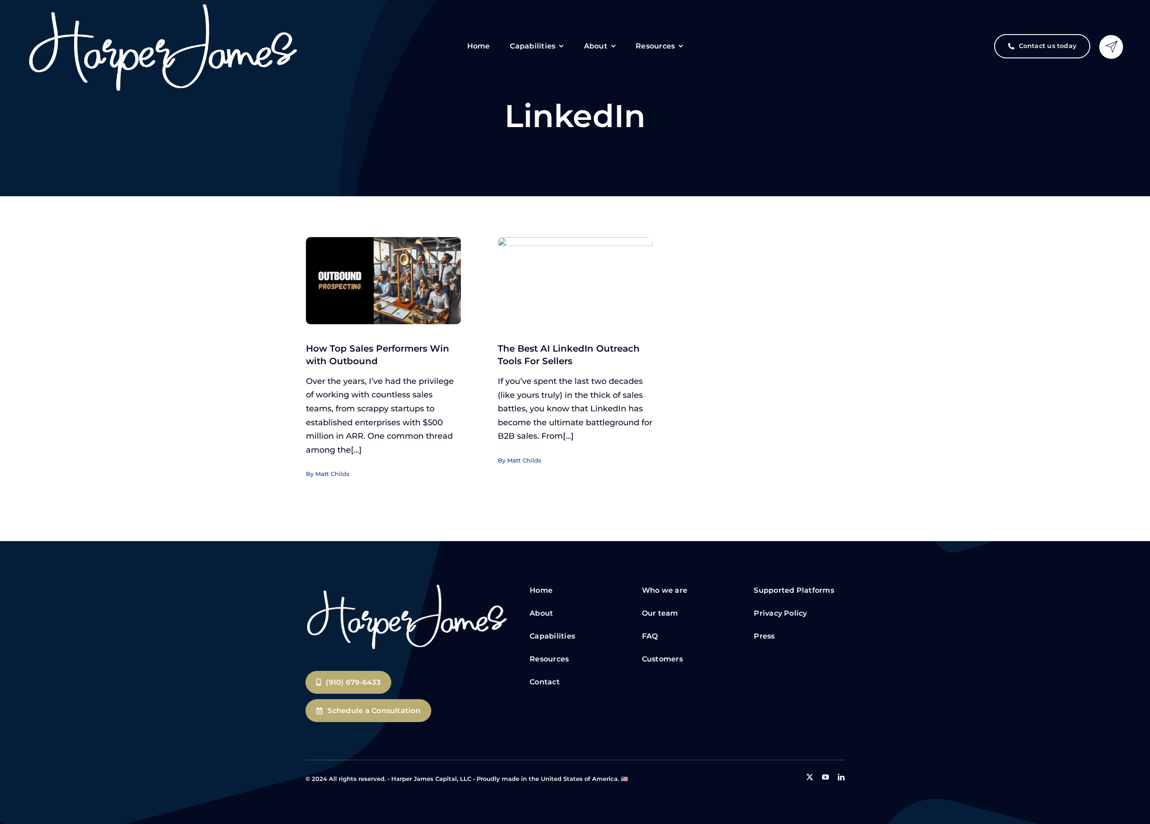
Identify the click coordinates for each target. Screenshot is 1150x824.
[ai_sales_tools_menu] (406, 585)
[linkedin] (841, 777)
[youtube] (825, 777)
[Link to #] (1111, 47)
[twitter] (809, 777)
